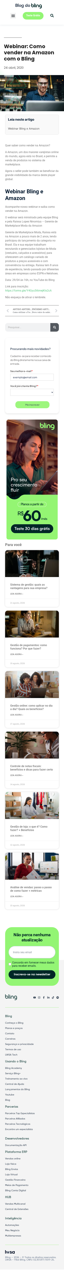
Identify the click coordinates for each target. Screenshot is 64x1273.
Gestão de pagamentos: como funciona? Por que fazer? (28, 647)
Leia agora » (16, 594)
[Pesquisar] (54, 327)
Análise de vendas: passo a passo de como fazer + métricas (31, 889)
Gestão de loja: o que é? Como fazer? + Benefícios (28, 828)
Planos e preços (14, 1028)
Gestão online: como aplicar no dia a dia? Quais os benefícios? (31, 707)
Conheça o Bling (14, 1023)
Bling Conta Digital (15, 1190)
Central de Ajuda (14, 1084)
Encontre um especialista (19, 1129)
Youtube (9, 1095)
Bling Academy (13, 1068)
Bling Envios (11, 1169)
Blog (7, 1100)
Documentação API (15, 1145)
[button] (13, 16)
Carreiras (10, 1039)
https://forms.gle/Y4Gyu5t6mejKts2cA (28, 290)
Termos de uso (13, 1049)
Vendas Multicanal (15, 1204)
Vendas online (12, 1158)
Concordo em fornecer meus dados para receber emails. (33, 964)
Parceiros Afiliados (15, 1119)
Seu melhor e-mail (21, 371)
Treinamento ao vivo (16, 1079)
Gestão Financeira (15, 1180)
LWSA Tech (11, 1055)
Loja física (10, 1164)
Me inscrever (32, 404)
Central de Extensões (16, 1209)
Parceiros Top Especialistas (20, 1113)
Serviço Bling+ (13, 1073)
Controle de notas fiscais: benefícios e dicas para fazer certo (31, 768)
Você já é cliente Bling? (24, 385)
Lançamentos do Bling (17, 1089)
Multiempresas (13, 1236)
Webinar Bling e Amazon (23, 128)
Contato (9, 1033)
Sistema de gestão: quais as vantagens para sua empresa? (28, 586)
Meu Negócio (12, 1230)
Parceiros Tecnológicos (17, 1124)
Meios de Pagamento (16, 1185)
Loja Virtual (11, 1174)
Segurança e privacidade (19, 1044)
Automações (12, 1225)
